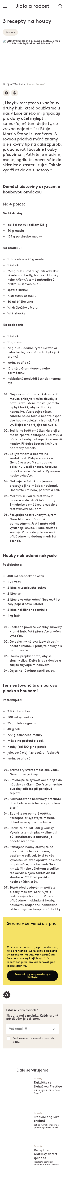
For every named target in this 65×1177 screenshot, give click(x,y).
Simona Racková (36, 84)
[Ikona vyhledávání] (60, 6)
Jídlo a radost (32, 6)
